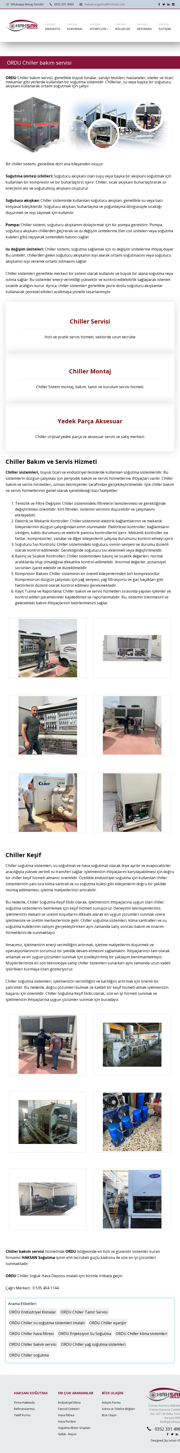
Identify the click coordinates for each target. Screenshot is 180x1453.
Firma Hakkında (24, 1403)
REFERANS (144, 27)
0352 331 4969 (64, 4)
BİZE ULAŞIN (112, 1392)
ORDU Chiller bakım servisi (32, 1344)
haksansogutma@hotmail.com (105, 4)
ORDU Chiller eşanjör (108, 1322)
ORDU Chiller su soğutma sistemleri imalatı (47, 1322)
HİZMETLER (98, 27)
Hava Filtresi (66, 1415)
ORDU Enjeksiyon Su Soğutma (84, 1333)
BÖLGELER (122, 27)
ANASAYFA (52, 27)
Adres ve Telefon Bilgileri (118, 1409)
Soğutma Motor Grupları (74, 1428)
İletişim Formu (111, 1403)
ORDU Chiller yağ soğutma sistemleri (93, 1344)
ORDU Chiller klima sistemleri (141, 1333)
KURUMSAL (75, 27)
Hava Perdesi (67, 1421)
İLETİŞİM (165, 27)
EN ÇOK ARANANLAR (75, 1392)
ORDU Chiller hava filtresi (31, 1333)
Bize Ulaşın (109, 1415)
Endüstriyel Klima (69, 1403)
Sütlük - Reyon (67, 1434)
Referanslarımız (24, 1409)
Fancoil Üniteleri (68, 1409)
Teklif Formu (22, 1415)
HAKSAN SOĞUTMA (31, 1392)
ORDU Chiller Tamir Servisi (84, 1312)
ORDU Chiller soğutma (29, 1355)
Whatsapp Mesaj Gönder (26, 4)
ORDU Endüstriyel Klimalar (32, 1312)
